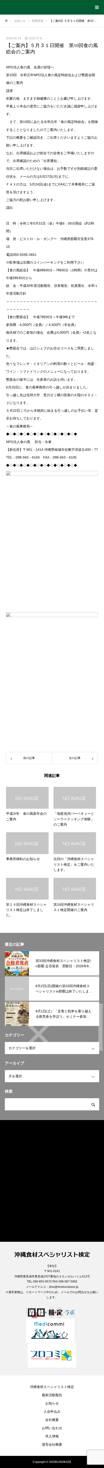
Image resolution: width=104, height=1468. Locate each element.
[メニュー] (96, 7)
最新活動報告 (52, 1395)
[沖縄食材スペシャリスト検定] (47, 5)
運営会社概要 (52, 1444)
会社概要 (52, 1420)
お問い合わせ (52, 1428)
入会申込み (52, 1411)
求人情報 (52, 1436)
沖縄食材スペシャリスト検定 (52, 1387)
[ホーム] (6, 20)
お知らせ (52, 1403)
